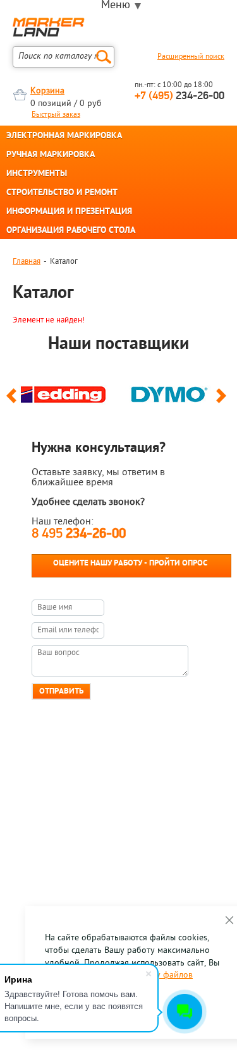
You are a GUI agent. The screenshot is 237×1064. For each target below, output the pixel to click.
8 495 (79, 534)
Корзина (47, 91)
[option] (65, 391)
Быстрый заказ (56, 114)
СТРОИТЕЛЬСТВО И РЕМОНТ (62, 193)
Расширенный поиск (190, 57)
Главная (26, 261)
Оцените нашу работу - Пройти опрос (130, 563)
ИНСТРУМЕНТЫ (36, 174)
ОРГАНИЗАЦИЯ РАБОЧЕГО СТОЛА (70, 231)
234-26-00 (179, 96)
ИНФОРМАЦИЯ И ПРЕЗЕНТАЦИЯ (69, 212)
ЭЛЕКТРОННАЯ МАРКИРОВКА (64, 136)
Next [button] (223, 401)
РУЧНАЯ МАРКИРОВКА (50, 155)
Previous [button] (13, 401)
